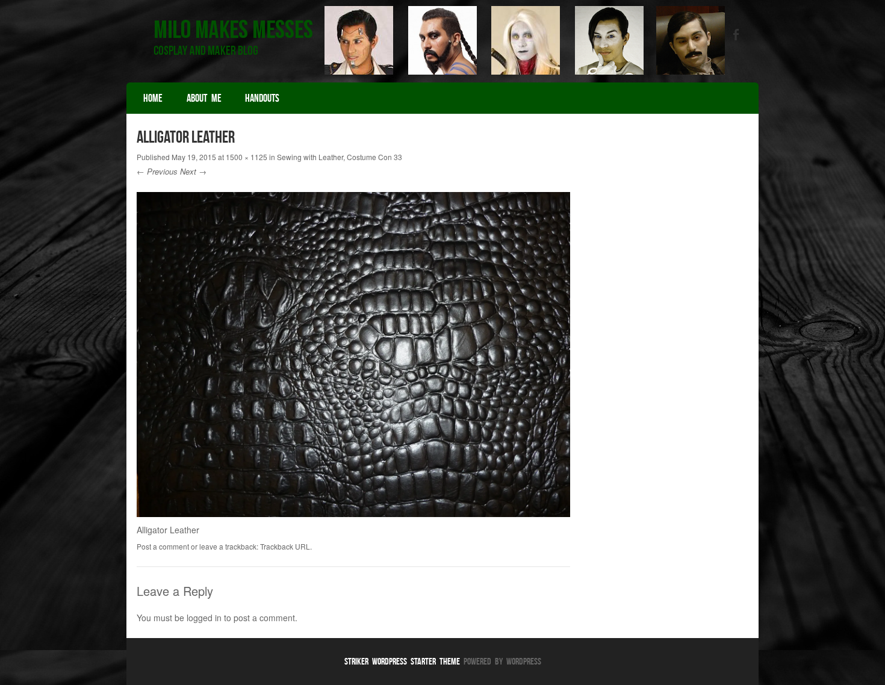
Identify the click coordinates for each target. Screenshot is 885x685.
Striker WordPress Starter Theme (402, 661)
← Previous (157, 171)
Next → (193, 171)
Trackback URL (285, 546)
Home (153, 98)
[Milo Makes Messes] (442, 71)
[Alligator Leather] (354, 513)
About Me (204, 98)
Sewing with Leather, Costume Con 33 (339, 157)
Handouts (262, 98)
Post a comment (163, 546)
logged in (204, 618)
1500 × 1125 (246, 157)
